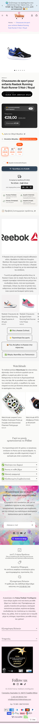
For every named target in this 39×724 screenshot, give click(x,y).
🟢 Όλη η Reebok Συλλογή (19, 331)
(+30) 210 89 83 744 (19, 697)
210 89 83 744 (24, 587)
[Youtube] (21, 533)
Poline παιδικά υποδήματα (22, 689)
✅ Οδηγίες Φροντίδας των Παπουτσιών (19, 355)
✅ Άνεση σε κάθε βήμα (12, 469)
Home (10, 22)
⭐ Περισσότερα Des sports (19, 338)
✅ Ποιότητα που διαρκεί (12, 464)
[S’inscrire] (32, 525)
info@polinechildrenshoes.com (19, 699)
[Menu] (2, 15)
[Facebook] (14, 533)
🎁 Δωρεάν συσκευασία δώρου (16, 163)
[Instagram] (17, 533)
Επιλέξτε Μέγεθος (11, 139)
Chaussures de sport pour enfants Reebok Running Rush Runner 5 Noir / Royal (19, 25)
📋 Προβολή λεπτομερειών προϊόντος (18, 210)
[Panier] (36, 15)
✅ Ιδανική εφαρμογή (11, 474)
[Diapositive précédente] (2, 5)
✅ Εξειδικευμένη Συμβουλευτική (16, 478)
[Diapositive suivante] (36, 5)
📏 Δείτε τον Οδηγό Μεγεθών (13, 134)
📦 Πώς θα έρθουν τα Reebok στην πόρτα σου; (19, 346)
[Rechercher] (7, 15)
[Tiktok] (25, 533)
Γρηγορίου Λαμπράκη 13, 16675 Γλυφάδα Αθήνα (19, 693)
